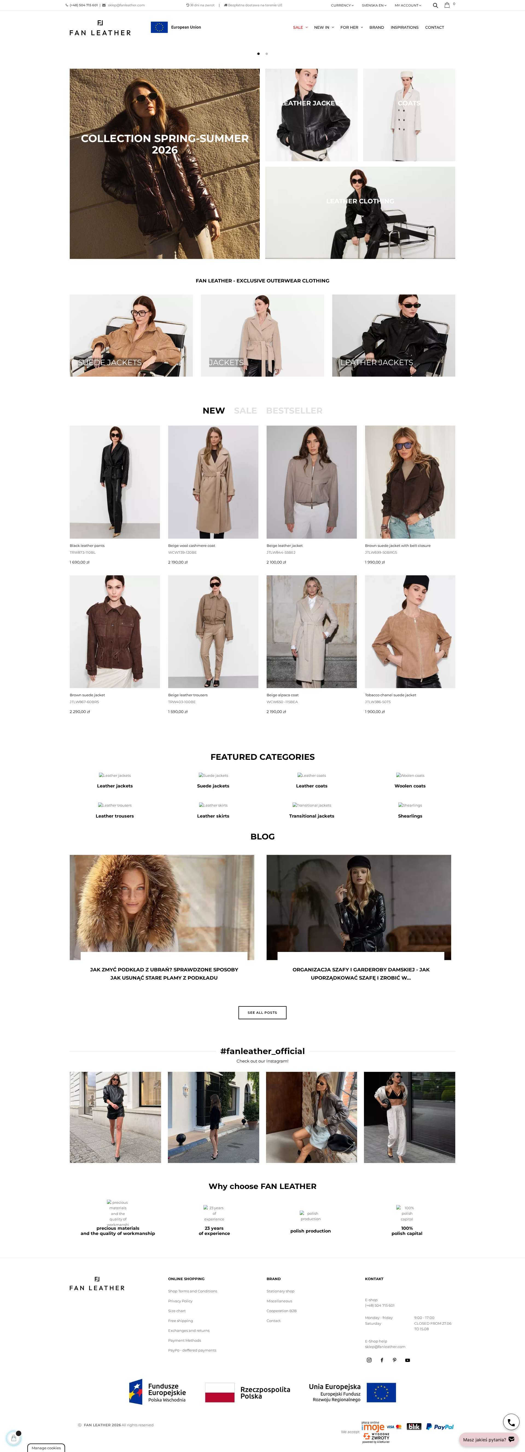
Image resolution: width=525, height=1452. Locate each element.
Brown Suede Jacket (87, 695)
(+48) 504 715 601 (380, 1305)
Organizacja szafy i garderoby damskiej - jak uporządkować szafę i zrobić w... (195, 974)
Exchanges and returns (188, 1330)
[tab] (214, 410)
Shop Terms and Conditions (192, 1291)
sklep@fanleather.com (126, 5)
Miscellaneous (279, 1301)
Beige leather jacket (285, 545)
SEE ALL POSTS (262, 1013)
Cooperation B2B (282, 1311)
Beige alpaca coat (283, 695)
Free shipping (180, 1320)
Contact (274, 1320)
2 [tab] (266, 53)
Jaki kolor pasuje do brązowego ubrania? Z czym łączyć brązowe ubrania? (392, 974)
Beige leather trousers (188, 695)
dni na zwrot (202, 5)
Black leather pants (87, 545)
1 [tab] (258, 53)
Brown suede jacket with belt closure (398, 545)
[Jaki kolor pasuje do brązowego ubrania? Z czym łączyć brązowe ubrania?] (390, 907)
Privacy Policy (180, 1301)
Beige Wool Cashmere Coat (191, 545)
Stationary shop (280, 1291)
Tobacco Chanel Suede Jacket (390, 695)
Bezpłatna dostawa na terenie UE (254, 5)
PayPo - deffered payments (192, 1350)
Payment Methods (184, 1340)
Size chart (177, 1311)
